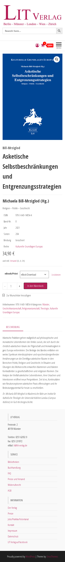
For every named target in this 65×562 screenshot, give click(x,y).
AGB (9, 490)
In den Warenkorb (35, 286)
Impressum (12, 530)
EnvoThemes (52, 556)
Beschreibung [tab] (13, 327)
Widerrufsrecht (14, 484)
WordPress (30, 556)
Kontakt (11, 525)
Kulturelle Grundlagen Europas (29, 246)
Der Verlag (12, 507)
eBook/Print (11, 273)
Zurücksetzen (56, 274)
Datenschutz (13, 536)
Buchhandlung (14, 467)
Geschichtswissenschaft (12, 308)
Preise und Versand (16, 479)
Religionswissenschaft (31, 308)
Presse (10, 513)
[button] (57, 59)
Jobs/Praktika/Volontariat (18, 519)
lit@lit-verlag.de (20, 445)
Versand (13, 260)
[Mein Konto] (37, 45)
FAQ (9, 473)
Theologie (45, 308)
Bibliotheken (13, 462)
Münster (45, 304)
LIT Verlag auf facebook (17, 542)
